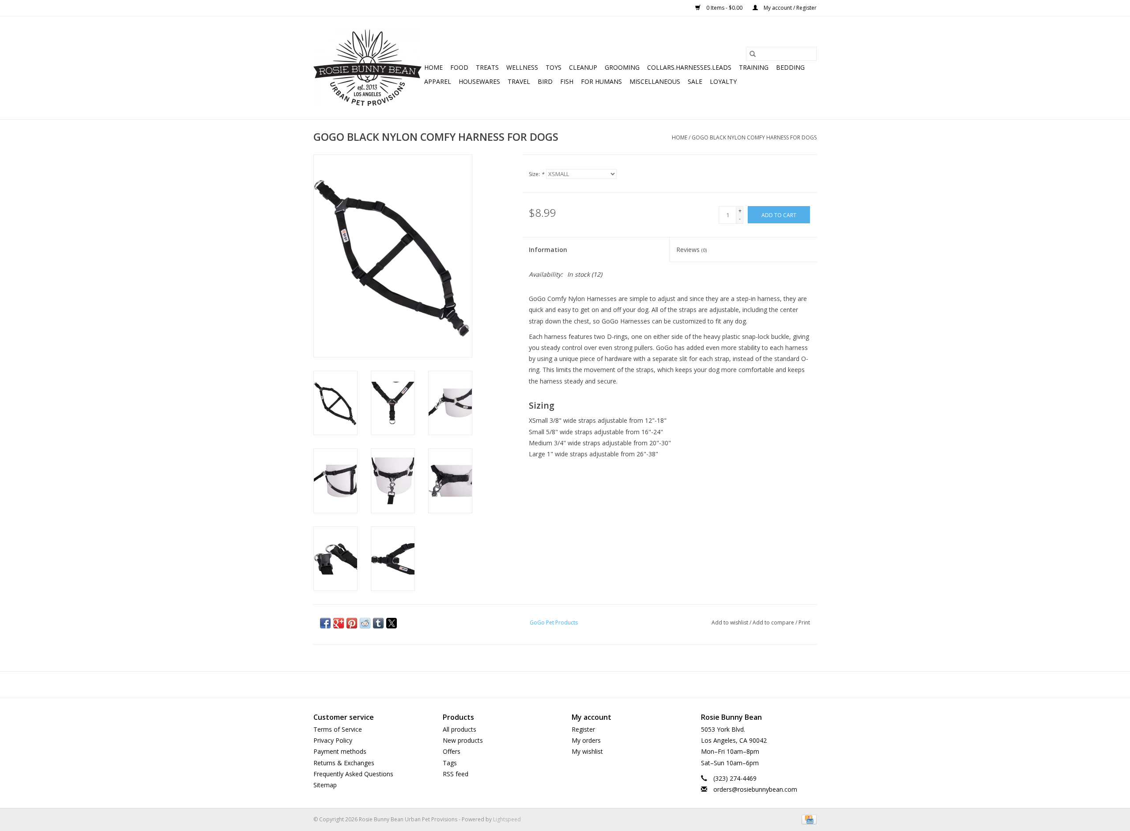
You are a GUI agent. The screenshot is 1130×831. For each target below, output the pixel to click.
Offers (451, 751)
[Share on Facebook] (325, 623)
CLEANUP (583, 67)
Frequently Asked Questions (353, 774)
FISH (566, 81)
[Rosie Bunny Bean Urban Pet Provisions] (367, 68)
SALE (695, 81)
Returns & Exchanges (343, 763)
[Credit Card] (808, 819)
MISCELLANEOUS (654, 81)
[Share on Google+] (338, 623)
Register (583, 729)
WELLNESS (522, 67)
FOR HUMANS (601, 81)
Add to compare (774, 622)
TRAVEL (519, 81)
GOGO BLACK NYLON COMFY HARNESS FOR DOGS (754, 137)
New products (463, 740)
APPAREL (437, 81)
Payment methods (339, 751)
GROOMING (622, 67)
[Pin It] (352, 623)
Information (548, 249)
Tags (450, 763)
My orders (586, 740)
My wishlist (587, 751)
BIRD (545, 81)
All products (459, 729)
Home (433, 67)
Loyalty (723, 81)
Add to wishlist (731, 622)
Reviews (691, 249)
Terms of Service (337, 729)
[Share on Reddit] (365, 623)
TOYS (553, 67)
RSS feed (455, 774)
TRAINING (753, 67)
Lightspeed (507, 819)
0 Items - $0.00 (724, 7)
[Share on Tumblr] (378, 623)
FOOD (459, 67)
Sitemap (325, 785)
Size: (536, 174)
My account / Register (789, 7)
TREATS (487, 67)
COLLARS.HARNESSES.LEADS (689, 67)
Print (804, 622)
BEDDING (790, 67)
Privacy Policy (332, 740)
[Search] (752, 54)
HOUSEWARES (479, 81)
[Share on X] (391, 623)
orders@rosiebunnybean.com (755, 789)
